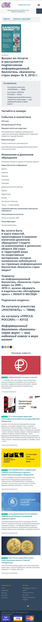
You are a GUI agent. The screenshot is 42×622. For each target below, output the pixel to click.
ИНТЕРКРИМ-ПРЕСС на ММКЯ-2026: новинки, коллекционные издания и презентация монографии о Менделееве (18, 472)
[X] (11, 347)
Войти (24, 10)
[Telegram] (8, 347)
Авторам (4, 595)
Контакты (4, 597)
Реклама (4, 593)
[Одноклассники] (5, 347)
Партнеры (4, 590)
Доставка (25, 595)
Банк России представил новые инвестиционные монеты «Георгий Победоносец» (17, 560)
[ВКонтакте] (2, 347)
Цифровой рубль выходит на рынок (22, 377)
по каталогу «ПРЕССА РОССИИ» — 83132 (15, 93)
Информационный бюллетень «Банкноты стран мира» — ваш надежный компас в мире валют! (19, 100)
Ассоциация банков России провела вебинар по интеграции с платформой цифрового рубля (19, 516)
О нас (3, 588)
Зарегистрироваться (18, 11)
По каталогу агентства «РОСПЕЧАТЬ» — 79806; (16, 88)
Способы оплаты (28, 593)
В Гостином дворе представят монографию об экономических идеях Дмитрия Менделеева (20, 418)
